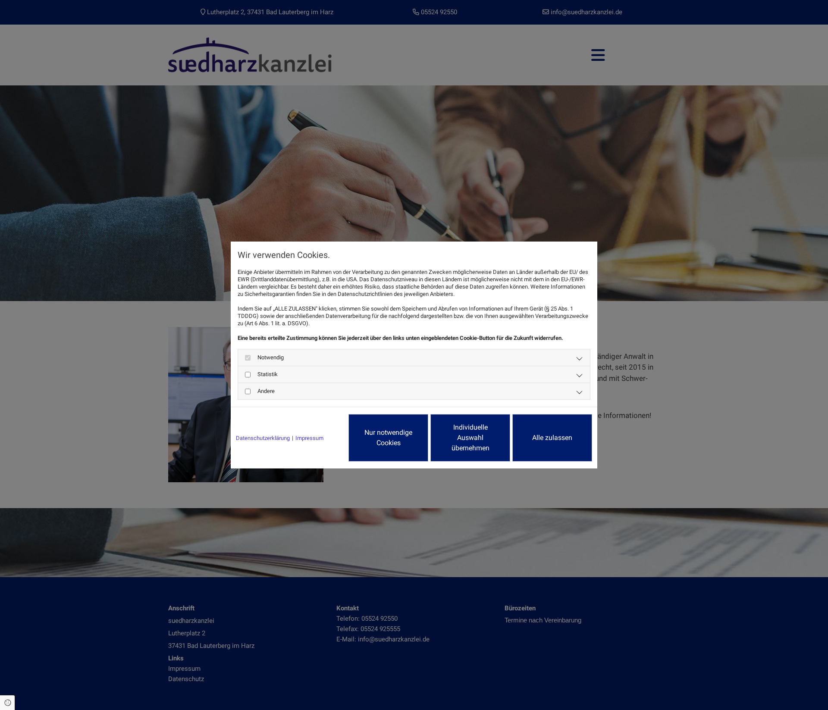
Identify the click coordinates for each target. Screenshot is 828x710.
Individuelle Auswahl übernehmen (470, 437)
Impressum (309, 438)
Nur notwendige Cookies (388, 437)
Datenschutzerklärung (263, 438)
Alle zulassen (552, 438)
